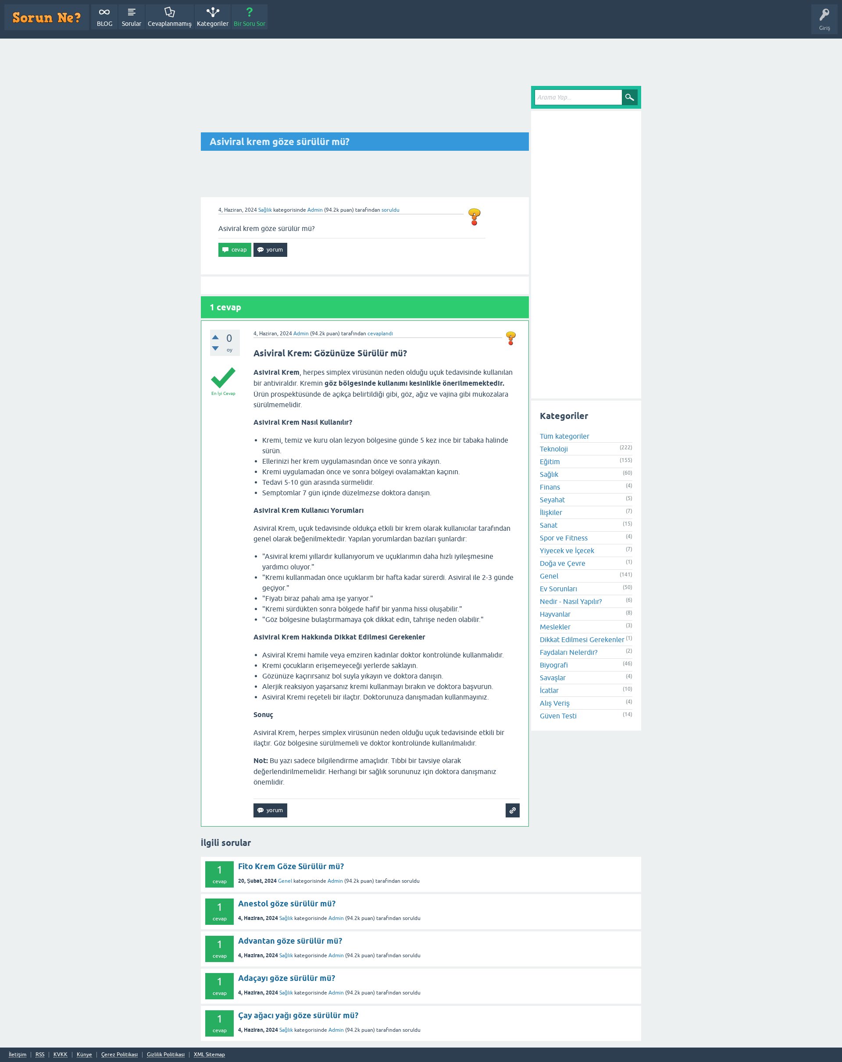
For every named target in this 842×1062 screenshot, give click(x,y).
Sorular (131, 23)
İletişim (17, 1055)
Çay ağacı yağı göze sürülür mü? (298, 1015)
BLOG (104, 23)
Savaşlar (553, 677)
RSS (40, 1055)
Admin (335, 881)
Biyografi (554, 664)
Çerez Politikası (119, 1055)
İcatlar (549, 690)
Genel (549, 575)
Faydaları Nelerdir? (568, 652)
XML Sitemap (209, 1055)
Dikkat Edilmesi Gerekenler (582, 639)
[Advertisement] (421, 62)
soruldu (391, 210)
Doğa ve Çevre (562, 563)
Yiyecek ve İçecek (567, 550)
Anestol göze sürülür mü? (286, 903)
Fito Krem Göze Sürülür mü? (291, 866)
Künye (84, 1055)
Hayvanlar (555, 614)
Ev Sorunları (558, 588)
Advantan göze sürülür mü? (290, 940)
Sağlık (265, 210)
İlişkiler (551, 512)
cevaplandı (380, 333)
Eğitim (550, 461)
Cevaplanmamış (170, 23)
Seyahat (552, 499)
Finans (550, 486)
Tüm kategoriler (564, 436)
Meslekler (555, 626)
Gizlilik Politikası (166, 1055)
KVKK (61, 1055)
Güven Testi (558, 715)
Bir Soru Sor (249, 23)
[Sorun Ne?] (46, 17)
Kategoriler (212, 23)
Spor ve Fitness (564, 537)
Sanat (548, 525)
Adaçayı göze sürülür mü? (286, 978)
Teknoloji (554, 448)
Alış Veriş (555, 703)
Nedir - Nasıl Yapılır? (571, 601)
